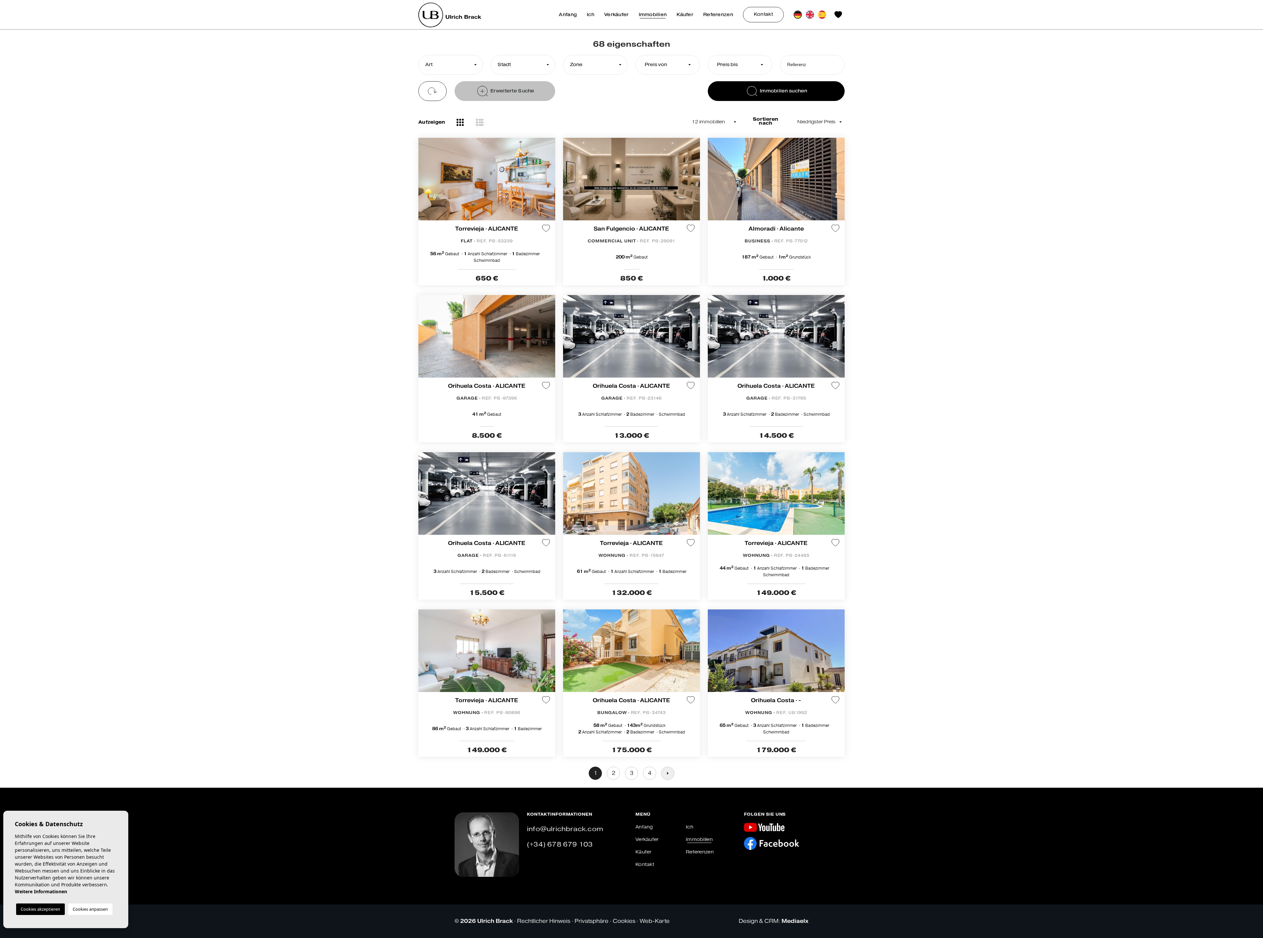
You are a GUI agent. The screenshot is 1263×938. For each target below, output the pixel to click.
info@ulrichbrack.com (565, 829)
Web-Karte (655, 921)
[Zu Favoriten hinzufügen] (546, 228)
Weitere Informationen (41, 891)
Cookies (624, 921)
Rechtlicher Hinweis (543, 921)
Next (548, 182)
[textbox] (449, 64)
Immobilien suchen (783, 91)
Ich (590, 14)
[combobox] (451, 64)
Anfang (568, 14)
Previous (425, 182)
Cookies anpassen (90, 909)
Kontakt (763, 14)
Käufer (685, 14)
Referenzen (718, 14)
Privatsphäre (591, 921)
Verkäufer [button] (616, 14)
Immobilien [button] (653, 14)
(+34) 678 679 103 (560, 844)
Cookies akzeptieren (40, 909)
